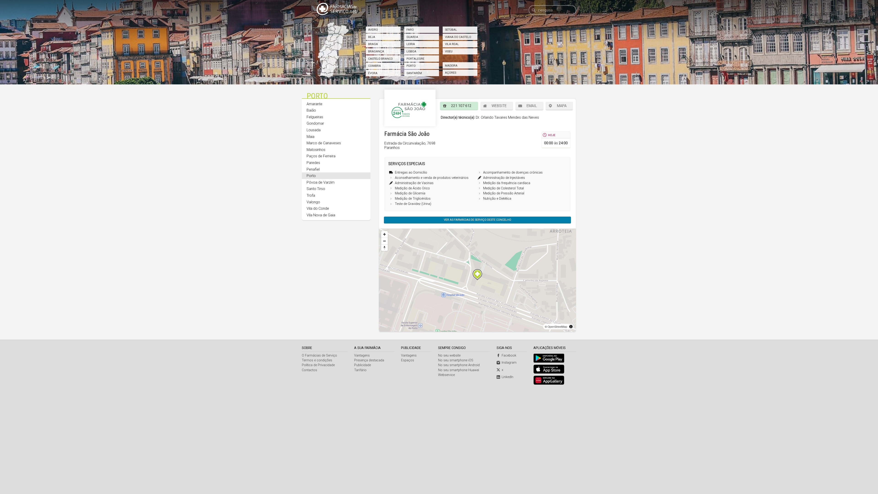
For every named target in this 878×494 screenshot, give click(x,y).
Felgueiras (315, 117)
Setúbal (451, 29)
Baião (311, 110)
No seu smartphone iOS (455, 360)
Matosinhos (316, 150)
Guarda (412, 37)
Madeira (451, 65)
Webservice (446, 375)
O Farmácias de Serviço (319, 355)
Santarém (414, 73)
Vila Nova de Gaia (321, 215)
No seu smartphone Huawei (458, 370)
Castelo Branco (380, 58)
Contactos (309, 370)
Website (499, 106)
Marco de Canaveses (324, 143)
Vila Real (452, 44)
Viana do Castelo (458, 37)
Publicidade (362, 365)
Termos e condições (317, 360)
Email (532, 106)
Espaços (407, 360)
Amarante (314, 104)
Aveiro (373, 29)
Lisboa (411, 51)
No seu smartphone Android (459, 365)
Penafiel (313, 169)
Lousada (314, 130)
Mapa (562, 106)
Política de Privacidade (318, 365)
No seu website (449, 355)
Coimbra (374, 65)
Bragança (376, 51)
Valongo (313, 202)
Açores (450, 72)
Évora (372, 73)
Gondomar (315, 123)
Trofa (311, 195)
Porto (411, 65)
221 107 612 (461, 106)
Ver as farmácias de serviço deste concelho (477, 219)
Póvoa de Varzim (321, 182)
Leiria (411, 44)
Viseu (448, 51)
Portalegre (415, 58)
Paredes (313, 163)
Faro (410, 29)
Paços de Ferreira (321, 156)
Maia (310, 136)
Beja (371, 37)
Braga (373, 44)
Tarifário (360, 370)
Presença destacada (369, 360)
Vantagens (362, 355)
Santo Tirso (316, 189)
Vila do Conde (318, 208)
